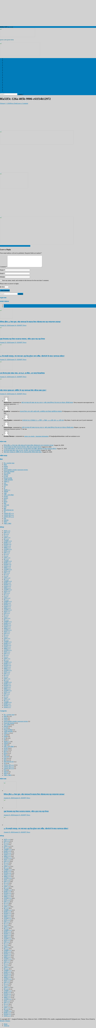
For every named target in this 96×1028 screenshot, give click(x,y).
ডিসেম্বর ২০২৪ (7, 564)
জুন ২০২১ (6, 635)
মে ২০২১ (6, 636)
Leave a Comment (22, 103)
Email (2, 273)
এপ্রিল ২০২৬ (7, 537)
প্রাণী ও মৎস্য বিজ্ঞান (9, 87)
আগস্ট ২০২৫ (7, 551)
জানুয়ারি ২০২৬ (7, 542)
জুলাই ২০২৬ (7, 532)
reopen (6, 466)
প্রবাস (5, 84)
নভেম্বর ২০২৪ (7, 566)
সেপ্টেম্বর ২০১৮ (8, 690)
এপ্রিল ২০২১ (7, 638)
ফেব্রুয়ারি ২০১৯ (8, 682)
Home (5, 1024)
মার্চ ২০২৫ (6, 559)
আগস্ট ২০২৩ (7, 591)
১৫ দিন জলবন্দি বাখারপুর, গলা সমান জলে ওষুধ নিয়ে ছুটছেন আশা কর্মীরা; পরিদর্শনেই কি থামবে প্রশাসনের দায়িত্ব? (32, 356)
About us (6, 1025)
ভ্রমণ (5, 74)
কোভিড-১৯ (6, 481)
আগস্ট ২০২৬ (7, 531)
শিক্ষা (5, 518)
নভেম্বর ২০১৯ (7, 667)
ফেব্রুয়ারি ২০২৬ (8, 541)
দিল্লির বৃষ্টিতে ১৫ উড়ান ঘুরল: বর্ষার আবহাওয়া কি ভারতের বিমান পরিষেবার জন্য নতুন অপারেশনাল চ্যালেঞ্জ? (30, 322)
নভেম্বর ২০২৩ (7, 586)
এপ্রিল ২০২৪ (7, 578)
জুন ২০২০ (6, 655)
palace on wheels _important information (36, 436)
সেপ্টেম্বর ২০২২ (8, 610)
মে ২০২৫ (6, 556)
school (6, 468)
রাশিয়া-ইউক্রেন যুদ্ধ (9, 510)
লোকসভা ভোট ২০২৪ (9, 517)
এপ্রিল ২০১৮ (7, 699)
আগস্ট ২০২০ (7, 652)
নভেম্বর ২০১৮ (7, 687)
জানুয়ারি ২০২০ (7, 663)
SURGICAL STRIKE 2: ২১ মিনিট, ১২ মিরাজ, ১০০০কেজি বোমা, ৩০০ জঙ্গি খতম (43, 420)
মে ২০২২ (6, 616)
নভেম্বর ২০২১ (7, 626)
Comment (3, 267)
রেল (5, 67)
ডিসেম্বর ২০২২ (7, 605)
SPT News (23, 325)
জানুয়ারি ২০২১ (7, 643)
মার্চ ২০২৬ (6, 539)
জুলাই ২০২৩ (7, 593)
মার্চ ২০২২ (6, 620)
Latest (5, 305)
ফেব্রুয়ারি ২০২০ (8, 662)
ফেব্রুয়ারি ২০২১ (8, 641)
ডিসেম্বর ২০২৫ (7, 544)
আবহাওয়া (6, 77)
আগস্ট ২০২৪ (7, 571)
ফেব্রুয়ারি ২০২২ (8, 621)
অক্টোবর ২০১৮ (7, 689)
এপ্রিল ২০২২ (7, 618)
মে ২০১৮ (6, 697)
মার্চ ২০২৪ (6, 579)
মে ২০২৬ (6, 536)
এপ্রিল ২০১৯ (7, 678)
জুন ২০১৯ (6, 675)
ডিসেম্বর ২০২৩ (7, 584)
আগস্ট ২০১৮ (7, 692)
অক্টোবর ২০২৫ (7, 547)
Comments (7, 306)
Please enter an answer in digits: (9, 283)
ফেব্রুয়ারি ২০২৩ (8, 601)
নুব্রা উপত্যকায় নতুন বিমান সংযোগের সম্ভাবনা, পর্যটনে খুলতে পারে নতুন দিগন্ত (22, 339)
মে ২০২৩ (6, 596)
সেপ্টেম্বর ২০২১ (8, 630)
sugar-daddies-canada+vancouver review (16, 469)
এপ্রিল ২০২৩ (7, 598)
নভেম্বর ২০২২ (7, 606)
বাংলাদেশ (6, 65)
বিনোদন (5, 72)
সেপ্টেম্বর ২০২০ (8, 650)
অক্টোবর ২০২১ (7, 628)
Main (5, 464)
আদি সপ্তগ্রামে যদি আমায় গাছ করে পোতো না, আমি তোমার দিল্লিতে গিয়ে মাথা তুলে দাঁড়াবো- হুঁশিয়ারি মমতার (47, 402)
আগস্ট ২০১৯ (7, 672)
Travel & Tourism (9, 91)
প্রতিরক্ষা (6, 491)
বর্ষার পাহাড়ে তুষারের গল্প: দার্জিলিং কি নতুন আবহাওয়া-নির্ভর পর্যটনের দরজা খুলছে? (23, 390)
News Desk (13, 103)
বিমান (5, 503)
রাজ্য (5, 64)
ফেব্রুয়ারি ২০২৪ (8, 581)
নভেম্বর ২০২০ (7, 647)
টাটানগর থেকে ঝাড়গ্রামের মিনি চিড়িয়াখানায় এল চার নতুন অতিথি (15, 246)
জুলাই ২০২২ (7, 613)
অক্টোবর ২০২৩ (7, 588)
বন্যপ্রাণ (6, 75)
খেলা (5, 69)
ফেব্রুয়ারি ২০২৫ (8, 561)
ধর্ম (4, 86)
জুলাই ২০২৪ (7, 573)
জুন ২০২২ (6, 615)
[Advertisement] (48, 13)
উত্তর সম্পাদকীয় (8, 81)
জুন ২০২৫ (6, 554)
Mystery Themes (5, 1021)
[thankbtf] (36, 244)
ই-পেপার (6, 79)
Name (2, 270)
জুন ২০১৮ (6, 695)
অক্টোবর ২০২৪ (7, 568)
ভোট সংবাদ (6, 505)
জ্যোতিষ (6, 485)
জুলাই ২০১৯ (7, 673)
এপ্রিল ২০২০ (7, 658)
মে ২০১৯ (6, 677)
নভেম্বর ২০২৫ (7, 546)
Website (2, 277)
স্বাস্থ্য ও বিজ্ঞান (7, 70)
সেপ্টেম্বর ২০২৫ (8, 549)
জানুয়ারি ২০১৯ (7, 683)
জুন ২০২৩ (6, 594)
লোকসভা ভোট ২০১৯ (9, 513)
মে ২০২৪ (6, 576)
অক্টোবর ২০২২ (7, 608)
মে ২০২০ (6, 657)
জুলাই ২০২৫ (7, 552)
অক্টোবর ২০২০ (7, 648)
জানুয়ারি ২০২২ (7, 623)
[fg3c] (20, 55)
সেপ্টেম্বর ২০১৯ (8, 670)
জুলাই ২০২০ (7, 653)
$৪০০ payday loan (9, 463)
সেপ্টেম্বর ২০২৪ (8, 569)
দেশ (5, 60)
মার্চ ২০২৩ (6, 599)
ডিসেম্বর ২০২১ (7, 625)
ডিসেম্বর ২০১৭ (7, 705)
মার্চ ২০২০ (6, 660)
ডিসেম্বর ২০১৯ (7, 665)
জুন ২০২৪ (6, 574)
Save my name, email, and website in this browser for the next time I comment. (25, 280)
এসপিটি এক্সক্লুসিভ (8, 59)
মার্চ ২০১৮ (6, 700)
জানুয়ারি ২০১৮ (7, 704)
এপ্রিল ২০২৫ (7, 557)
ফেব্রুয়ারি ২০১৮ (8, 702)
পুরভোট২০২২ (7, 490)
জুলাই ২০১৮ (7, 694)
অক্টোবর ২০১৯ (7, 668)
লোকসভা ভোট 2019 (9, 89)
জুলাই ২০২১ (7, 633)
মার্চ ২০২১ (6, 640)
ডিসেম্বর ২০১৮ (7, 685)
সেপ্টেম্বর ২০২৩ (8, 589)
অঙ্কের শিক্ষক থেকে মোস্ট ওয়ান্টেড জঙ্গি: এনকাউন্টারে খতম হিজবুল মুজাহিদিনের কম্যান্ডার (41, 411)
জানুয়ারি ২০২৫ (7, 562)
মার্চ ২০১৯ (6, 680)
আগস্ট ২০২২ (7, 611)
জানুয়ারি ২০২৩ (7, 603)
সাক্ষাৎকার (6, 520)
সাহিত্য (5, 522)
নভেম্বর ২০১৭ (7, 707)
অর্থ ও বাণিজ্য (7, 82)
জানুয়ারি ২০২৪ (7, 583)
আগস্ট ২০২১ (7, 631)
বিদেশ (5, 62)
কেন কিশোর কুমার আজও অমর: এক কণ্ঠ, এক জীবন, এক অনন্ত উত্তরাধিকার (22, 373)
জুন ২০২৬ (6, 534)
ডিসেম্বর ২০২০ (7, 645)
